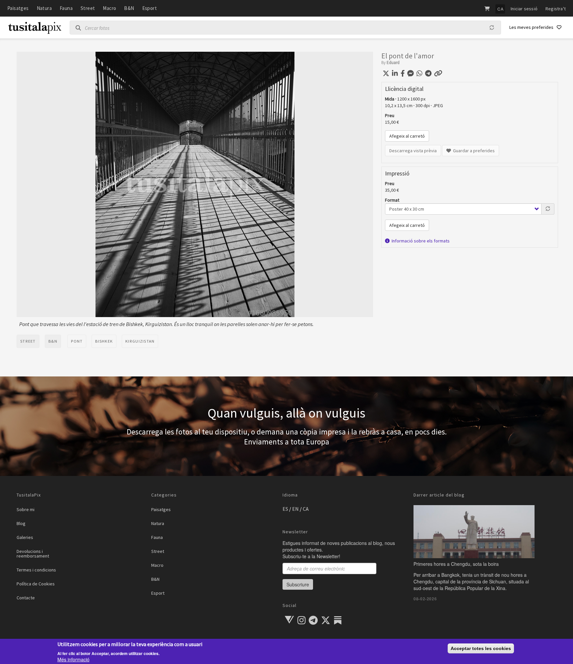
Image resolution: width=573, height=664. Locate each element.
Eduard (393, 62)
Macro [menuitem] (157, 565)
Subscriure (297, 584)
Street (88, 8)
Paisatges (18, 8)
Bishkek (104, 341)
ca (306, 508)
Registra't (555, 9)
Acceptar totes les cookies (481, 648)
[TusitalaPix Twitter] (326, 622)
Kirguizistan (140, 341)
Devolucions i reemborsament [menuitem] (33, 553)
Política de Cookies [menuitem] (36, 584)
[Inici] (34, 29)
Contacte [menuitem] (26, 598)
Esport (149, 8)
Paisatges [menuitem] (161, 509)
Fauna (66, 8)
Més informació (73, 659)
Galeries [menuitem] (25, 537)
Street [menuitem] (157, 551)
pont (77, 341)
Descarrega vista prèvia (413, 151)
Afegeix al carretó (407, 136)
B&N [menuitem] (155, 579)
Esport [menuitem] (157, 593)
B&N (129, 8)
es (285, 508)
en (295, 508)
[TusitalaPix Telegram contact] (314, 622)
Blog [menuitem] (21, 523)
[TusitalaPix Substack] (338, 620)
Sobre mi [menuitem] (25, 509)
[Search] (76, 28)
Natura (44, 8)
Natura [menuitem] (157, 523)
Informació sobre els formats (420, 241)
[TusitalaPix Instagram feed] (302, 622)
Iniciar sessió (524, 9)
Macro (109, 8)
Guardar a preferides (473, 151)
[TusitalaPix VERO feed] (289, 620)
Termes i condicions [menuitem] (36, 570)
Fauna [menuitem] (157, 537)
